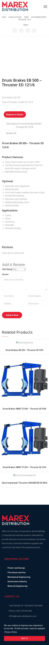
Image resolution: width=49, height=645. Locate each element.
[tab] (24, 125)
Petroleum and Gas (17, 572)
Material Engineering (17, 586)
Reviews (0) (11, 133)
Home (4, 17)
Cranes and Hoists (15, 17)
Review (5, 274)
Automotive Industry (17, 581)
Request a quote (14, 114)
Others (26, 17)
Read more (24, 342)
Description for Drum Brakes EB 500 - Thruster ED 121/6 (24, 125)
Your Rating (7, 269)
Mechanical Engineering (19, 577)
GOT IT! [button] (24, 638)
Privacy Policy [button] (10, 632)
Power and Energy (16, 568)
